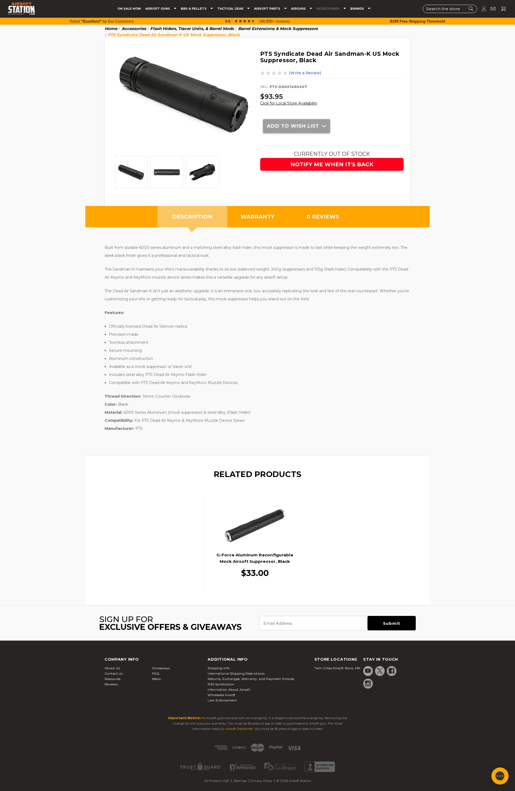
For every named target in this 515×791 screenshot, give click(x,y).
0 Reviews (323, 216)
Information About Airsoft (229, 689)
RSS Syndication (221, 684)
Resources (113, 679)
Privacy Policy (262, 781)
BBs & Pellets (194, 8)
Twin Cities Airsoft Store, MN (337, 668)
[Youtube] (368, 671)
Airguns (299, 8)
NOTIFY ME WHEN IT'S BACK (331, 164)
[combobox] (450, 9)
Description (192, 216)
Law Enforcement (222, 700)
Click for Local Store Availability (288, 103)
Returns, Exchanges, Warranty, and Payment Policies (251, 679)
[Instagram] (368, 683)
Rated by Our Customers (102, 21)
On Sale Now (129, 8)
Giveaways (161, 668)
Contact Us (114, 673)
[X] (380, 671)
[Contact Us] (491, 9)
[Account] (481, 9)
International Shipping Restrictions (236, 673)
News (156, 679)
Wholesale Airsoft (222, 695)
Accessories (328, 8)
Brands (357, 8)
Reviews (111, 684)
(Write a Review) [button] (305, 73)
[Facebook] (391, 671)
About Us (112, 668)
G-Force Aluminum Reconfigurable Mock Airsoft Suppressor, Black (254, 558)
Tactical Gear (230, 8)
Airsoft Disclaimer (239, 729)
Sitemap (240, 781)
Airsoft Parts (267, 8)
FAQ (156, 673)
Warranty (257, 216)
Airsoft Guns (158, 8)
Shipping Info (219, 668)
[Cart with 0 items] (501, 9)
